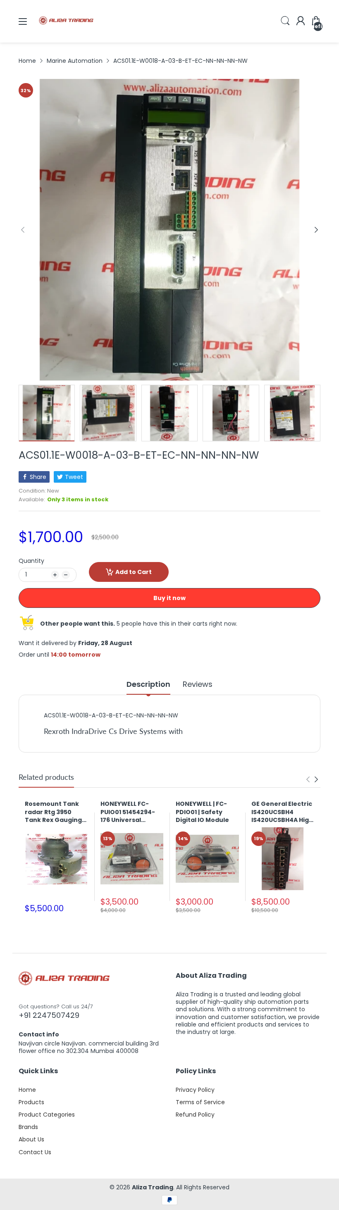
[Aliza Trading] (66, 35)
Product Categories (47, 1114)
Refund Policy (195, 1114)
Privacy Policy (195, 1090)
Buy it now (169, 598)
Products (31, 1102)
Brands (28, 1127)
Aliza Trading (152, 1187)
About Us (31, 1139)
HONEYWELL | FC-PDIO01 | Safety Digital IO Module (202, 812)
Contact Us (35, 1152)
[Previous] (316, 230)
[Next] (23, 230)
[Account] (300, 21)
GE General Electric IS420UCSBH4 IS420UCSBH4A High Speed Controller (282, 812)
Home (27, 1090)
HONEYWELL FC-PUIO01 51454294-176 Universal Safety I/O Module (128, 812)
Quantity (31, 561)
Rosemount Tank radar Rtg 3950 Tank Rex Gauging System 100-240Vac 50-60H (56, 812)
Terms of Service (200, 1102)
